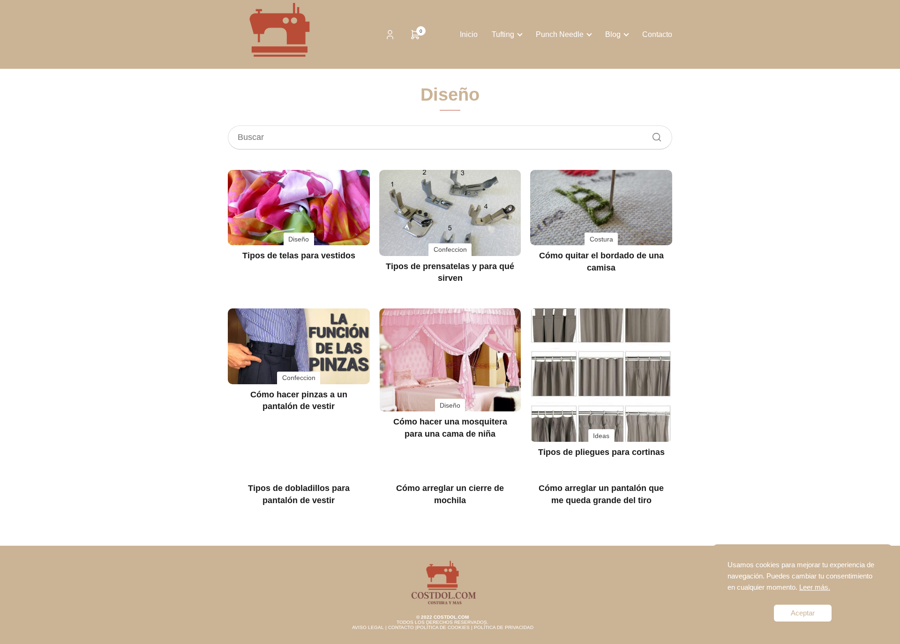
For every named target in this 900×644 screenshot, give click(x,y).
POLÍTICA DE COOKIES (443, 627)
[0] (415, 38)
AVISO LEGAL (368, 627)
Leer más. (814, 587)
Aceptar (803, 613)
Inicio (469, 34)
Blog (613, 34)
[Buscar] (653, 134)
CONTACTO (401, 627)
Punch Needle (560, 34)
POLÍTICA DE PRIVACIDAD (503, 627)
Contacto (657, 34)
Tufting (503, 34)
